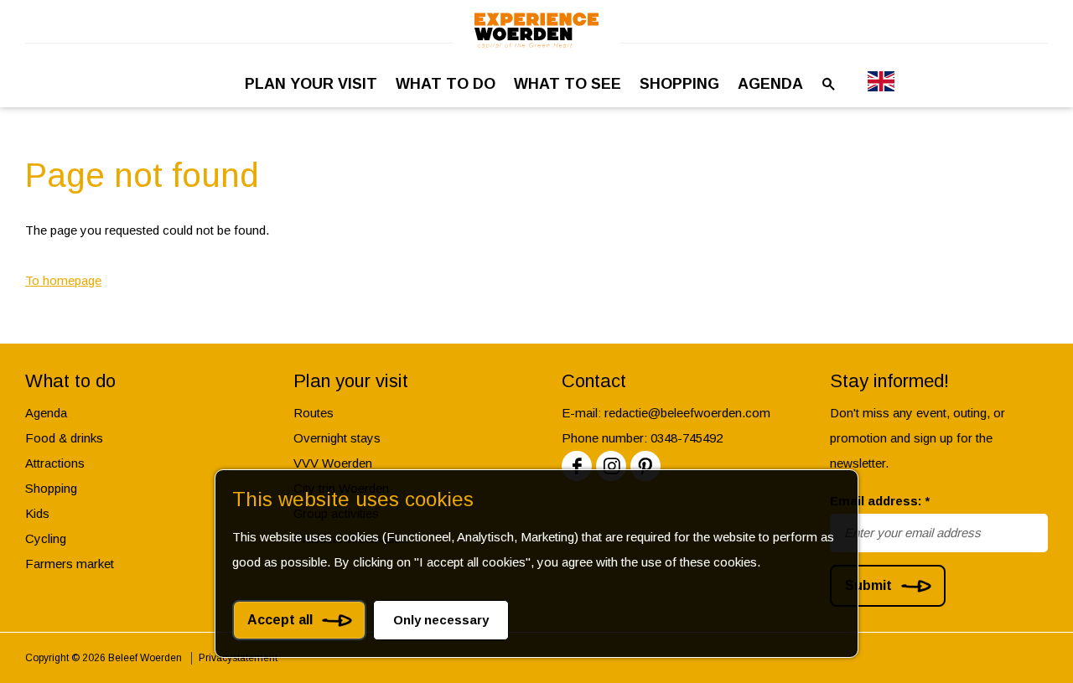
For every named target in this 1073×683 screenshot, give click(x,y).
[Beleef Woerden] (536, 31)
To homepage (63, 280)
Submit (868, 585)
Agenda (46, 413)
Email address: (880, 501)
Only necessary (441, 620)
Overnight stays (337, 438)
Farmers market (69, 563)
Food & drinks (64, 438)
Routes (313, 413)
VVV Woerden (332, 463)
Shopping (51, 488)
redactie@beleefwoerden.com (687, 413)
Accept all (280, 620)
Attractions (55, 463)
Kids (37, 513)
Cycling (45, 538)
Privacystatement (238, 658)
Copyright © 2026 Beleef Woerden (103, 658)
